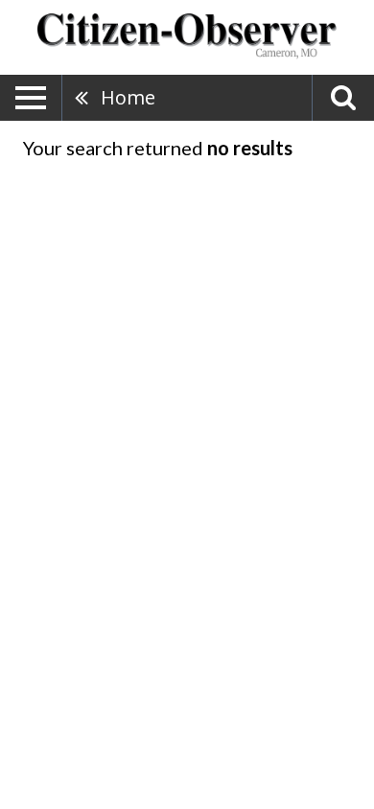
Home (128, 97)
